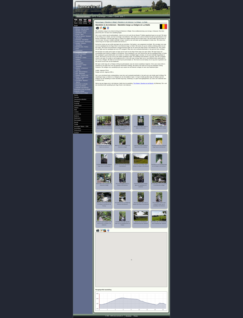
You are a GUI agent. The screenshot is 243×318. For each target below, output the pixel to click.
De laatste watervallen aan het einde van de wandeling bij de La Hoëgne (122, 223)
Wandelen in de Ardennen (81, 27)
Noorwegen (77, 120)
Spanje (76, 122)
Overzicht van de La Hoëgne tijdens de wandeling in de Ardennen (140, 185)
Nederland (77, 118)
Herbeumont (79, 50)
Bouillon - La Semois (81, 31)
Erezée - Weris (80, 34)
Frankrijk (76, 103)
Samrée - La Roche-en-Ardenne (82, 69)
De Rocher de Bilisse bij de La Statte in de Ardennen (141, 127)
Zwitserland (77, 130)
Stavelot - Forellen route (82, 75)
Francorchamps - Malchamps (83, 41)
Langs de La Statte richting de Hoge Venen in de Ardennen (141, 146)
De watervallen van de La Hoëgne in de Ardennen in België (159, 184)
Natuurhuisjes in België (82, 93)
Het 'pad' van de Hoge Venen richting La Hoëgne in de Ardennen (141, 165)
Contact (76, 132)
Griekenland (77, 105)
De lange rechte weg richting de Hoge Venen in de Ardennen (159, 146)
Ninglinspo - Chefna (81, 57)
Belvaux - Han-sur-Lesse (82, 29)
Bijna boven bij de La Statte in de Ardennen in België (122, 146)
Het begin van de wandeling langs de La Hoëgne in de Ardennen (159, 165)
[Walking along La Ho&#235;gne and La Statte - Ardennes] (89, 19)
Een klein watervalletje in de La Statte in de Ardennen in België (159, 127)
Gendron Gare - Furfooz (82, 47)
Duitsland (77, 101)
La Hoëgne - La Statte (81, 52)
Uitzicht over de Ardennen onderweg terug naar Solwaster (141, 222)
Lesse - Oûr (79, 56)
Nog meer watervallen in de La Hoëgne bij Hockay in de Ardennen (141, 203)
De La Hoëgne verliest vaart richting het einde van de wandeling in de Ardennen (159, 204)
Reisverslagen (83, 16)
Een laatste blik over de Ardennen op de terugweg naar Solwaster (159, 222)
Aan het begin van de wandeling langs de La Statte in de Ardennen (104, 127)
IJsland (76, 107)
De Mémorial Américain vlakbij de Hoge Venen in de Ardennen (104, 165)
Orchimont (78, 61)
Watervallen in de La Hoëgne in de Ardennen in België (104, 184)
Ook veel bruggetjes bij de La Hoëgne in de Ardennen (122, 184)
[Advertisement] (132, 100)
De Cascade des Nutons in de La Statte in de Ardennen (104, 146)
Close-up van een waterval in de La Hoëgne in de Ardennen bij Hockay (104, 204)
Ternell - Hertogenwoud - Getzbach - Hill (82, 78)
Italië (75, 109)
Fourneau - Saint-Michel (82, 39)
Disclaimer (128, 316)
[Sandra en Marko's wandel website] (88, 7)
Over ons (119, 16)
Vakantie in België (79, 91)
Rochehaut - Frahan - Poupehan (81, 65)
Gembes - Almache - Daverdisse (81, 44)
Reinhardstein (79, 63)
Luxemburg (77, 114)
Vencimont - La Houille (82, 84)
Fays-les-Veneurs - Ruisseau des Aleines (83, 37)
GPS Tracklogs (99, 16)
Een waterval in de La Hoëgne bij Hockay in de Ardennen (122, 203)
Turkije (76, 124)
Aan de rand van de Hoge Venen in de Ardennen (122, 165)
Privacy (136, 316)
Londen (76, 112)
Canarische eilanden (80, 99)
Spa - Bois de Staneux (81, 71)
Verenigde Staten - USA (81, 126)
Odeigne (78, 59)
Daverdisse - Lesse (81, 32)
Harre (77, 48)
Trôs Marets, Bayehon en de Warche (143, 83)
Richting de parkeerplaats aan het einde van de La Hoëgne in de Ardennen (104, 223)
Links (110, 16)
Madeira (76, 116)
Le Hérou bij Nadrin (81, 54)
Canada (76, 97)
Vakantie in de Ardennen (82, 87)
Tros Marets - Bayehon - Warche (82, 81)
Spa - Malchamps (80, 73)
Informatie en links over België (83, 89)
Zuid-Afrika (77, 128)
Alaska (76, 95)
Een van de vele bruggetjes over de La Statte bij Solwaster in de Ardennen (122, 128)
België (76, 25)
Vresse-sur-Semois (81, 85)
